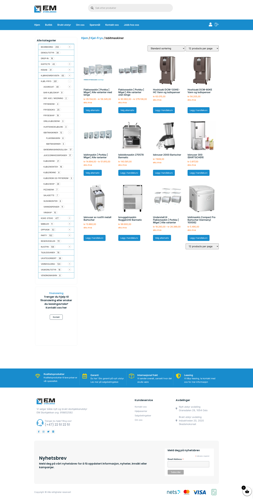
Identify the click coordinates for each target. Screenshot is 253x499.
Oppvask (45, 229)
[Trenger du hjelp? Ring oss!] (40, 422)
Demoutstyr (47, 52)
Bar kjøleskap (51, 92)
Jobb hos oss (131, 24)
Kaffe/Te (45, 64)
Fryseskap (48, 115)
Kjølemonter (50, 167)
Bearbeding (47, 47)
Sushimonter (50, 201)
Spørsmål (95, 24)
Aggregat (48, 87)
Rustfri (45, 247)
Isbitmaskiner (50, 132)
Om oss (80, 24)
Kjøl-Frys (46, 81)
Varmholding (48, 264)
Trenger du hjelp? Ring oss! (58, 421)
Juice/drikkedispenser (55, 155)
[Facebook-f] (39, 432)
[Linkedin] (53, 432)
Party (44, 235)
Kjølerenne (49, 172)
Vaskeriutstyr (48, 269)
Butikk (48, 24)
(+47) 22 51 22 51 (57, 424)
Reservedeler (48, 241)
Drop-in (45, 58)
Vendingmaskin (49, 275)
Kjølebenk (49, 161)
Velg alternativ (93, 110)
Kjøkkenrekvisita (50, 75)
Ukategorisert (48, 258)
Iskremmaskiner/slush (55, 149)
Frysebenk (49, 104)
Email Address (176, 459)
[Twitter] (48, 432)
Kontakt (56, 317)
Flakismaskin (53, 138)
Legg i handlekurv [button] (164, 110)
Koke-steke (47, 218)
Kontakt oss (112, 24)
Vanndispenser (51, 207)
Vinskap (47, 212)
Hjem (37, 24)
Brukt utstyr (64, 24)
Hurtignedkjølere (53, 127)
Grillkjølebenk (51, 121)
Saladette (48, 195)
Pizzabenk (48, 189)
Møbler (45, 224)
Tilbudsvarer (48, 252)
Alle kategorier (46, 40)
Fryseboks (49, 110)
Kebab (44, 70)
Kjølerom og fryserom (55, 178)
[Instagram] (43, 432)
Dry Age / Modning (53, 98)
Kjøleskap (48, 184)
